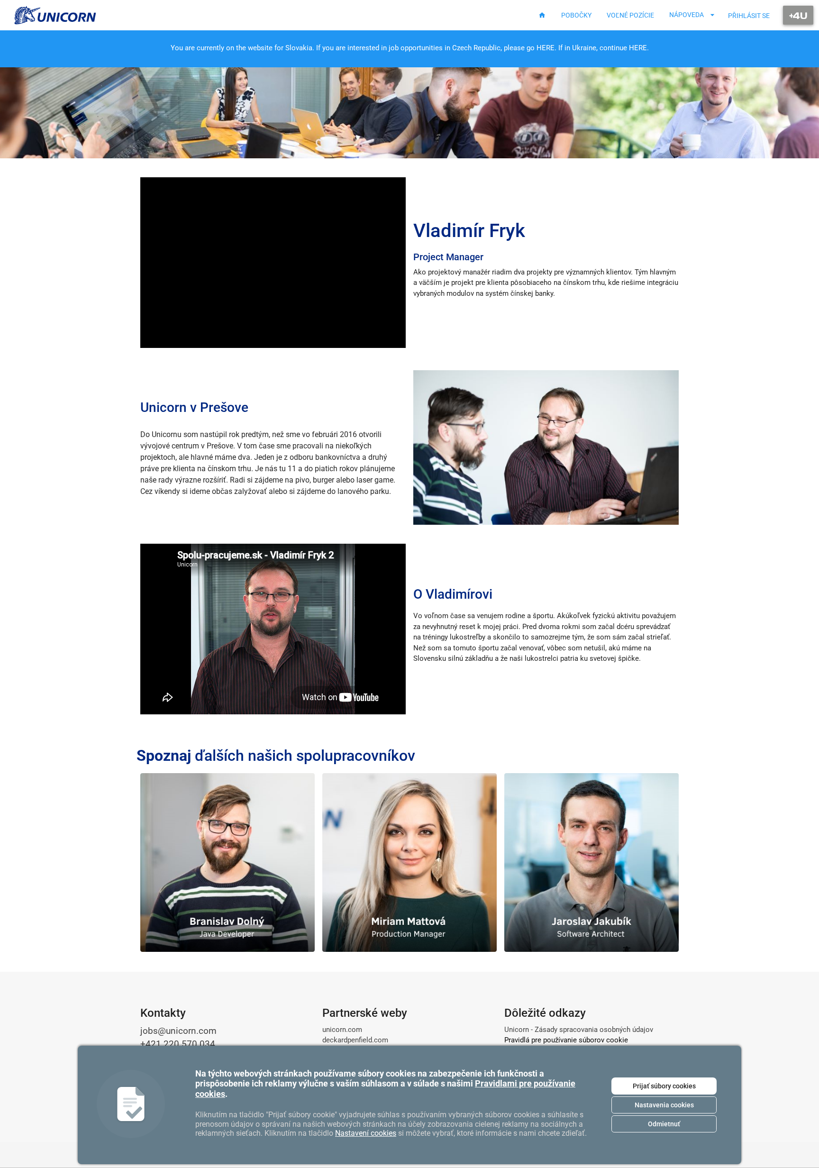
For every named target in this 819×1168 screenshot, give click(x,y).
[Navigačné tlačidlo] (798, 15)
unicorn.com (342, 1029)
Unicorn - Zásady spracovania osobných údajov (578, 1029)
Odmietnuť (664, 1124)
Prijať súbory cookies (664, 1086)
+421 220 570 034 (177, 1044)
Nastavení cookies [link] (365, 1133)
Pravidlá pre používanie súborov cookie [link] (566, 1040)
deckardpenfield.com (355, 1040)
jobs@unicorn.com (178, 1031)
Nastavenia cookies (664, 1105)
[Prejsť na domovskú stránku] (55, 15)
